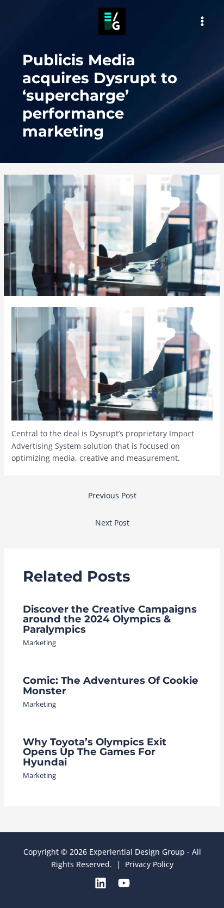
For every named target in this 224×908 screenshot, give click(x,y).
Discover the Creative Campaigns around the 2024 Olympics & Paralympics (110, 619)
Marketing (39, 642)
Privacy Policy (149, 864)
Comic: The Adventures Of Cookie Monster (110, 685)
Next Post (112, 522)
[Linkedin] (101, 883)
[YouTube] (124, 883)
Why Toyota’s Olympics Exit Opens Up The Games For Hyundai (94, 752)
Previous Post (112, 495)
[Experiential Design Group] (112, 21)
